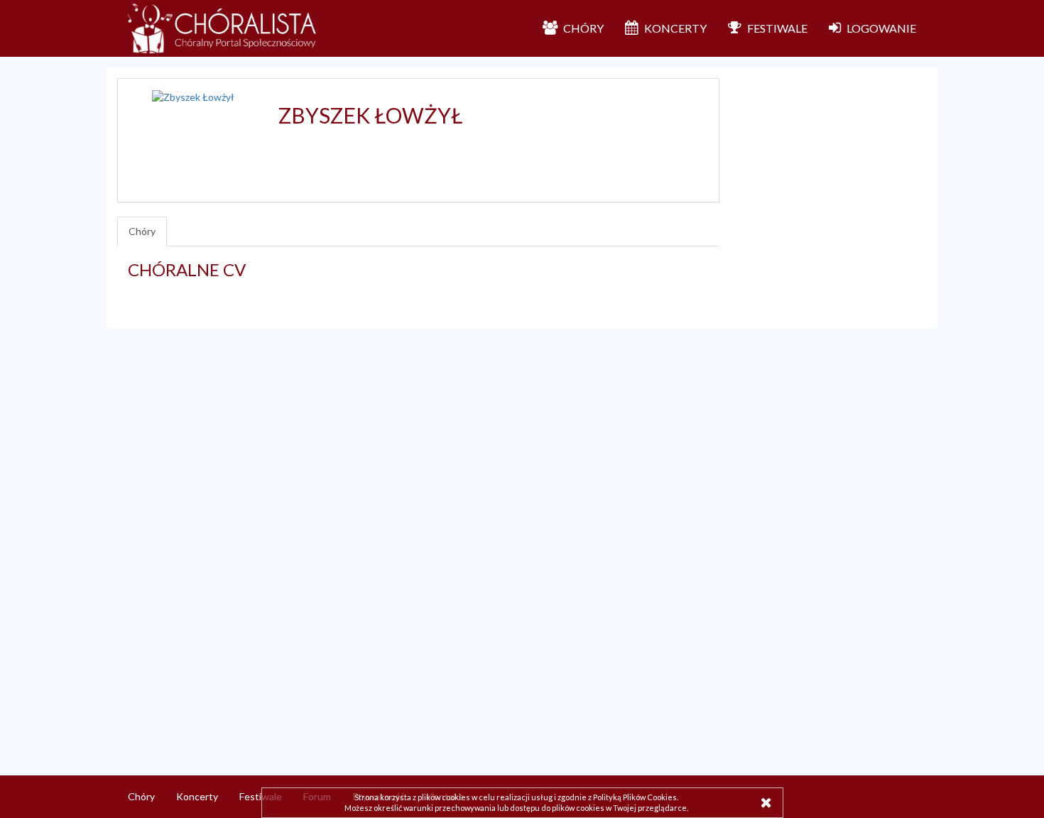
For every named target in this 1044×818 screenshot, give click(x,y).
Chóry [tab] (142, 231)
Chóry (141, 796)
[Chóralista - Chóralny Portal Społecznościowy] (222, 28)
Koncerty (197, 796)
